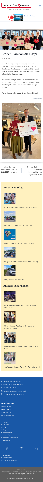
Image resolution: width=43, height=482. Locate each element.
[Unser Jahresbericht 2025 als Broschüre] (10, 234)
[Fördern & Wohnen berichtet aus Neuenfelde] (10, 198)
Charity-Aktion (29, 16)
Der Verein (6, 424)
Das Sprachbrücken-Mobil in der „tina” (18, 225)
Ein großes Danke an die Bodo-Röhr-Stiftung (21, 262)
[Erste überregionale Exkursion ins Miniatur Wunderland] (10, 296)
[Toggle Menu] (40, 6)
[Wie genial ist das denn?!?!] (10, 270)
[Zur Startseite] (16, 6)
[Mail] (36, 448)
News (4, 427)
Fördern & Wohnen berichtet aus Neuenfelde (20, 207)
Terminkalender (7, 432)
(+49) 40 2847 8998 (10, 387)
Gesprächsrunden (8, 430)
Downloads (6, 440)
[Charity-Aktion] (15, 17)
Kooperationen (7, 435)
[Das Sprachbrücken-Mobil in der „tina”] (10, 216)
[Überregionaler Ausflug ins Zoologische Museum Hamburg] (10, 317)
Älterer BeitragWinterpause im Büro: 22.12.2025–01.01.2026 (9, 169)
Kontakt (5, 422)
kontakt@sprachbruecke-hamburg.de (15, 391)
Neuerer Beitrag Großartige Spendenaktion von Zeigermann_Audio (34, 171)
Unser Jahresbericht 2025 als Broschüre (19, 243)
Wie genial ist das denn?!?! (14, 280)
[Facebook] (6, 448)
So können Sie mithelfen (10, 437)
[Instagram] (21, 448)
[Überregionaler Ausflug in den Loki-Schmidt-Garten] (10, 337)
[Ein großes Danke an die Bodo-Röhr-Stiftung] (10, 252)
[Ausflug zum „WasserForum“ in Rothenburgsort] (10, 358)
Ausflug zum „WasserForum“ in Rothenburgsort (22, 367)
